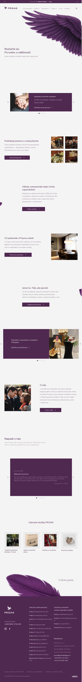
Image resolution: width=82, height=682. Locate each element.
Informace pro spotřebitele (34, 671)
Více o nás (49, 410)
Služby (36, 8)
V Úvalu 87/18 (36, 632)
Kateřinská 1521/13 (38, 611)
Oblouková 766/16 (39, 654)
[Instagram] (5, 629)
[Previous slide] (8, 102)
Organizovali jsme (34, 304)
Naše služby (32, 209)
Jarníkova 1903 (37, 625)
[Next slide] (74, 102)
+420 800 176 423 (11, 69)
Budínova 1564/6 (38, 639)
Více (50, 1)
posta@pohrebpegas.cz (62, 655)
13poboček (46, 69)
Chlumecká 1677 (37, 651)
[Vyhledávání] (77, 8)
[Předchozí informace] (4, 1)
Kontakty (67, 8)
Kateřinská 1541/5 (38, 615)
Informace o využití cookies (54, 671)
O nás (60, 8)
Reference (45, 8)
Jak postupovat (27, 8)
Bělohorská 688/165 (39, 636)
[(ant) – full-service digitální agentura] (75, 676)
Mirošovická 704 (40, 659)
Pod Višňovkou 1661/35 (40, 628)
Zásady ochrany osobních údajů (13, 671)
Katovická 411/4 (37, 647)
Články (53, 8)
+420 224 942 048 (61, 660)
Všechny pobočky (16, 255)
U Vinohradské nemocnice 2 (40, 620)
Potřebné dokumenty (30, 69)
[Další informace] (77, 1)
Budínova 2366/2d (38, 643)
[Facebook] (9, 629)
